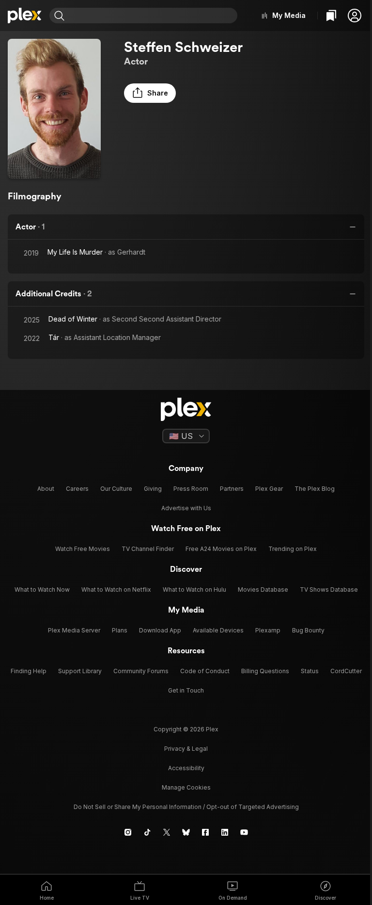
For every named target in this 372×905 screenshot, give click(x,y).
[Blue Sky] (186, 832)
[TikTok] (147, 832)
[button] (354, 15)
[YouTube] (244, 832)
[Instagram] (128, 832)
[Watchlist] (331, 15)
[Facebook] (205, 832)
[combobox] (152, 15)
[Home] (25, 15)
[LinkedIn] (224, 832)
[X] (166, 832)
